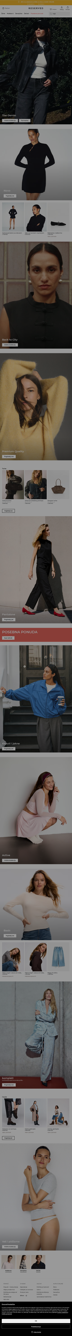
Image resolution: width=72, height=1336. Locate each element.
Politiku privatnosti (7, 1314)
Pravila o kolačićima (62, 1312)
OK (36, 1321)
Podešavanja (36, 1327)
